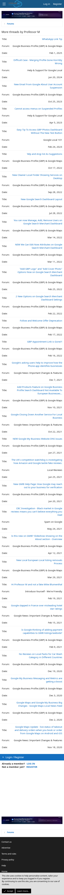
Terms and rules (9, 853)
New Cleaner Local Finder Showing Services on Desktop (37, 176)
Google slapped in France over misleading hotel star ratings (36, 607)
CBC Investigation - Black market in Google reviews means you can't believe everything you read (36, 511)
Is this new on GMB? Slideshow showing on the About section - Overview (36, 537)
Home (4, 871)
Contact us (6, 841)
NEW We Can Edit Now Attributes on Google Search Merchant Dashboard (38, 246)
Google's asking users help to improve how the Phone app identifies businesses (37, 364)
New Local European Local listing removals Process (39, 562)
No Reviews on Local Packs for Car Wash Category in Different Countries (40, 655)
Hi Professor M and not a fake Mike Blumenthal (36, 584)
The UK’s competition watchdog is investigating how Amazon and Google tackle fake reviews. (36, 461)
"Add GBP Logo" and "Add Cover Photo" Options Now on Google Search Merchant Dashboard (40, 272)
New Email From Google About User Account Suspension (38, 86)
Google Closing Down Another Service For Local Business (36, 416)
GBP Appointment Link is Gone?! (44, 341)
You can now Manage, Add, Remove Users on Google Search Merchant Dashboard (38, 222)
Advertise (6, 847)
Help (4, 865)
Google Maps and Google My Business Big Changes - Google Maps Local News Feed (39, 704)
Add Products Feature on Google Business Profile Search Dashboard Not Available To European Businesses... (39, 390)
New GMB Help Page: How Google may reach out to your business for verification (37, 485)
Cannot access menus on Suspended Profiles (38, 108)
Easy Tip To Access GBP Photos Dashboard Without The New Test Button (39, 131)
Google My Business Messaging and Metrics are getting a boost (36, 680)
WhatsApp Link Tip (52, 39)
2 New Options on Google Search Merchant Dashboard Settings (39, 298)
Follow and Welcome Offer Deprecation (41, 320)
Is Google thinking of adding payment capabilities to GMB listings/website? (41, 631)
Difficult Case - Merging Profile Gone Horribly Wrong (38, 61)
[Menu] (4, 4)
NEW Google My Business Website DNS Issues (37, 438)
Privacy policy (8, 859)
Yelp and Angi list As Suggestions (44, 153)
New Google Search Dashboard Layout (41, 199)
